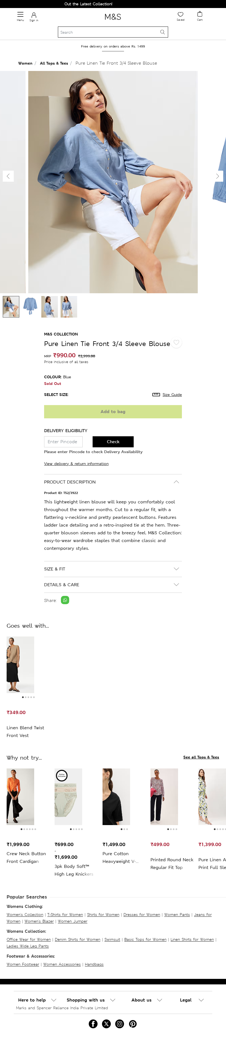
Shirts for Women (103, 914)
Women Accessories (62, 964)
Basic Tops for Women (145, 939)
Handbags (94, 964)
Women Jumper (72, 921)
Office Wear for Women (29, 939)
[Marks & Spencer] (113, 20)
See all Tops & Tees (201, 757)
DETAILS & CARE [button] (61, 585)
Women (25, 63)
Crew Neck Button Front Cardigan (26, 857)
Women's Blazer (39, 921)
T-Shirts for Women (65, 914)
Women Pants (177, 914)
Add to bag (113, 411)
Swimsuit (112, 939)
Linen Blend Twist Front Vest (25, 731)
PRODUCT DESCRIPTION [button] (70, 482)
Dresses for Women (141, 914)
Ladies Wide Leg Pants (28, 946)
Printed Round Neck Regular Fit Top (171, 863)
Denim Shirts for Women (77, 939)
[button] (217, 176)
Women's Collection (25, 914)
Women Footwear (23, 964)
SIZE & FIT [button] (54, 569)
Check (113, 442)
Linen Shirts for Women (192, 939)
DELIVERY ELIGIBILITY (65, 431)
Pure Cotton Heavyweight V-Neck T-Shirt (119, 858)
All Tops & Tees (54, 63)
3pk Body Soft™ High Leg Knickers (74, 870)
